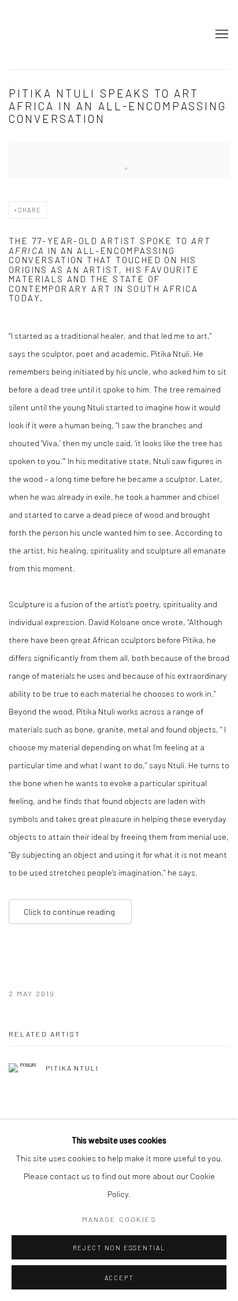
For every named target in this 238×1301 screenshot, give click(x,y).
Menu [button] (220, 34)
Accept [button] (119, 1277)
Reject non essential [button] (119, 1247)
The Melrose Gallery (66, 35)
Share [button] (30, 210)
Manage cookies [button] (119, 1219)
